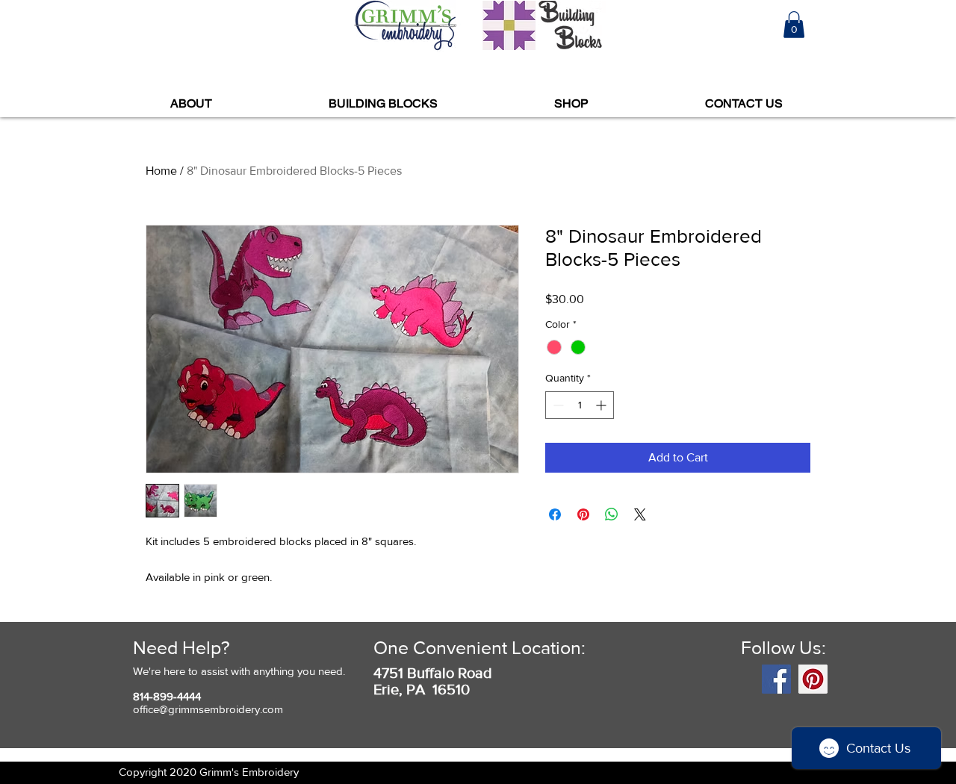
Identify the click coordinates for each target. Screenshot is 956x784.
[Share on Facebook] (555, 514)
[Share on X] (640, 514)
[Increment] (602, 405)
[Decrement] (556, 405)
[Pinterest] (813, 679)
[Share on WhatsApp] (612, 514)
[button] (794, 24)
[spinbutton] (579, 405)
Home (161, 170)
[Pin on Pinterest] (583, 514)
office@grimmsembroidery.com (208, 709)
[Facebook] (776, 679)
